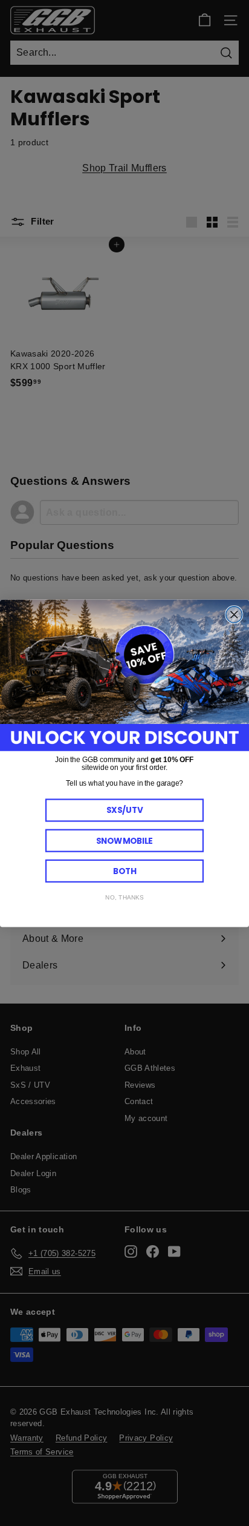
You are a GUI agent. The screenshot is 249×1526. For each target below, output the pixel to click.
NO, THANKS (124, 897)
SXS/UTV (124, 809)
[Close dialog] (234, 614)
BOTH (125, 870)
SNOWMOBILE (124, 840)
